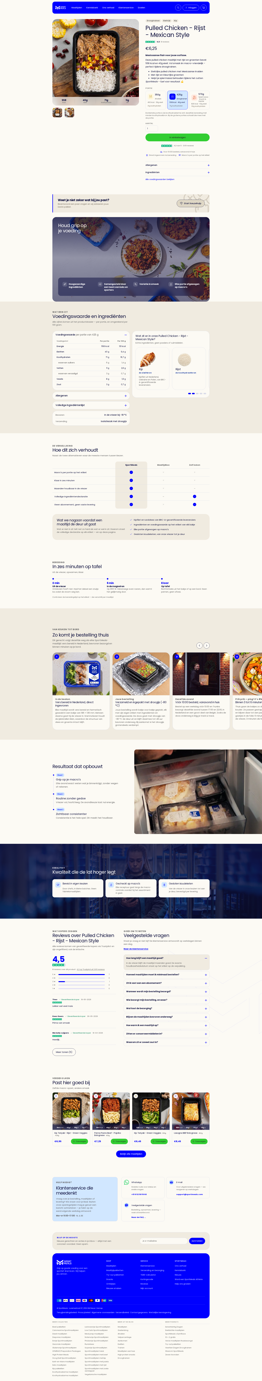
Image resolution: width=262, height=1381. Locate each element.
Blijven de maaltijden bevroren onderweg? (149, 1016)
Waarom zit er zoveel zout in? (142, 1042)
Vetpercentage (124, 1337)
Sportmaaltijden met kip (95, 1358)
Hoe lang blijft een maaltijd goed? (144, 958)
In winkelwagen (177, 137)
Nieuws (178, 1274)
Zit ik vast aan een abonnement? (144, 983)
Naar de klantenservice (136, 949)
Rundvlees (89, 1344)
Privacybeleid (84, 1312)
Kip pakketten (58, 1368)
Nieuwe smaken (113, 1288)
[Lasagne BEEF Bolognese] (190, 1111)
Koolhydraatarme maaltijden (65, 1372)
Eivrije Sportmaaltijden (62, 1341)
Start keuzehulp (192, 203)
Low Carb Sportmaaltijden (96, 1330)
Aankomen (122, 1341)
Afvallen (121, 1334)
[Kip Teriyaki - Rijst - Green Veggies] (71, 1111)
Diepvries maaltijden (61, 1337)
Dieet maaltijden (59, 1334)
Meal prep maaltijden (94, 1334)
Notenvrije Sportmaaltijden (96, 1337)
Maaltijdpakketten (114, 1270)
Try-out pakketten (115, 1274)
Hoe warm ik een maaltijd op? (142, 1025)
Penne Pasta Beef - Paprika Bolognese (107, 1134)
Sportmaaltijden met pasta (97, 1361)
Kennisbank (92, 7)
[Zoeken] (178, 8)
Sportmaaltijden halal (94, 1351)
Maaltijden (77, 7)
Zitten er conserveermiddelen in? (144, 1033)
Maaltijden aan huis (126, 1351)
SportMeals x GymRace (175, 1334)
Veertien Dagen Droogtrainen (178, 1348)
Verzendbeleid (122, 1312)
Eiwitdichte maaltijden (174, 1330)
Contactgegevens (139, 1312)
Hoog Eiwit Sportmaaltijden (64, 1358)
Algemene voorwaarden (103, 1312)
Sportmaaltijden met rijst (95, 1365)
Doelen (141, 7)
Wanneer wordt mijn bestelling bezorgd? (148, 991)
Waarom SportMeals (174, 1351)
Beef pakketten (59, 1327)
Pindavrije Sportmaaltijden (96, 1341)
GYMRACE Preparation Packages (66, 1351)
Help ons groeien (183, 1283)
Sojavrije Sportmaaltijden (96, 1348)
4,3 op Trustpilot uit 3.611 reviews (91, 969)
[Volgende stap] (207, 646)
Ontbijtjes (110, 1283)
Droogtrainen (124, 1358)
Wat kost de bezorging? (139, 1008)
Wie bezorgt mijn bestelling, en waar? (146, 999)
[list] (170, 368)
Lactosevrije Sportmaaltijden (97, 1327)
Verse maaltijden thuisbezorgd (179, 1341)
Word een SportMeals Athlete (189, 1279)
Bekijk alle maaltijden (131, 1153)
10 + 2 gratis (170, 1337)
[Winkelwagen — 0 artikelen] (204, 8)
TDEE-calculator (148, 1274)
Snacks (109, 1279)
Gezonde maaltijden (61, 1344)
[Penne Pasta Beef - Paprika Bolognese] (111, 1111)
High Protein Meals (60, 1354)
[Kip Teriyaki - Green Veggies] (151, 1111)
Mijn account (147, 1288)
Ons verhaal (108, 7)
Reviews (144, 1283)
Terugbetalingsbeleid (67, 1312)
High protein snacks (126, 1354)
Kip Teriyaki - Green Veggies (147, 1132)
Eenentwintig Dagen (174, 1327)
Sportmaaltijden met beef (96, 1354)
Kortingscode (147, 1279)
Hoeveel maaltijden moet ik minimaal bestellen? (152, 974)
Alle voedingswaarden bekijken (159, 179)
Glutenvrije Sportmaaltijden (64, 1348)
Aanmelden (197, 1241)
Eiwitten (121, 1344)
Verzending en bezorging (152, 1270)
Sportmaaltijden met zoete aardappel (96, 1369)
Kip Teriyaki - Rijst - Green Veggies (70, 1132)
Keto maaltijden (59, 1365)
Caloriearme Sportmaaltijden (65, 1330)
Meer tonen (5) (64, 1052)
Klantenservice (126, 7)
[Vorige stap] (199, 646)
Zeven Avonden (172, 1354)
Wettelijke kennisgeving (160, 1312)
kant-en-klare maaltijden (63, 1361)
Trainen (121, 1348)
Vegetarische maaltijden (96, 1374)
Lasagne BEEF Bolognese (185, 1132)
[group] (131, 691)
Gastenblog (123, 1330)
